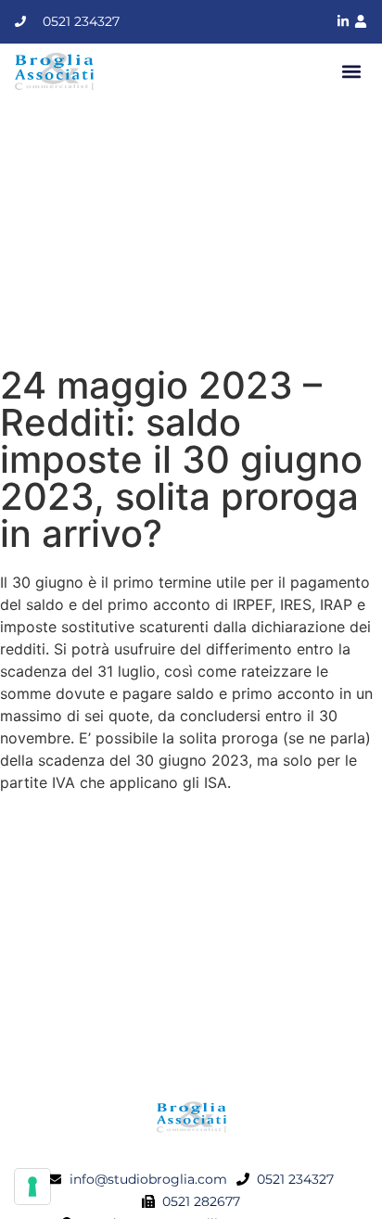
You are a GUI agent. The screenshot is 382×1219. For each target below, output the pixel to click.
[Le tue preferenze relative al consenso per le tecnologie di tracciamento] (32, 1186)
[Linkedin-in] (343, 21)
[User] (360, 21)
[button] (352, 71)
